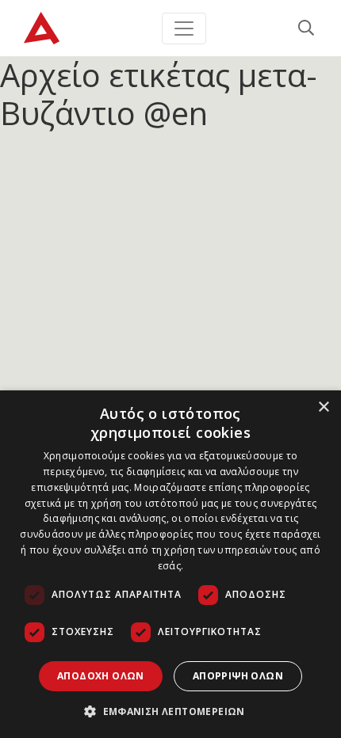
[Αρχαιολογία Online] (41, 28)
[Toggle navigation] (184, 28)
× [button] (323, 407)
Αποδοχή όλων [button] (100, 676)
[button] (170, 711)
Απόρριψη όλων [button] (238, 676)
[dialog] (170, 564)
